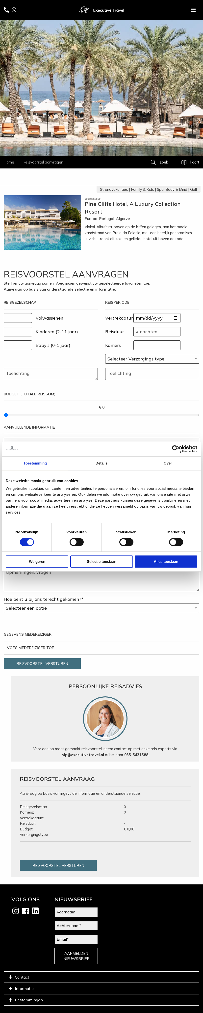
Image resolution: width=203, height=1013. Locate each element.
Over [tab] (168, 463)
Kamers (113, 345)
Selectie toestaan (101, 561)
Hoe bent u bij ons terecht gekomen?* (43, 599)
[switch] (77, 542)
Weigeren (37, 561)
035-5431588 (136, 754)
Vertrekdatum (119, 318)
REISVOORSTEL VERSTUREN (42, 663)
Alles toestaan (166, 561)
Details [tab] (102, 463)
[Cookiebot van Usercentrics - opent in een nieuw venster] (175, 449)
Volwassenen (49, 318)
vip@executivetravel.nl (83, 754)
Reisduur (114, 331)
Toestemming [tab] (35, 463)
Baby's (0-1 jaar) (53, 345)
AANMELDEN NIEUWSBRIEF (76, 956)
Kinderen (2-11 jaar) (57, 331)
